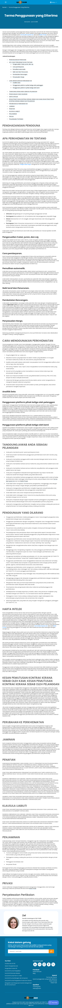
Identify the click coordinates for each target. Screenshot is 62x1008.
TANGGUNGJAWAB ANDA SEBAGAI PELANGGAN (23, 91)
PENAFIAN (12, 109)
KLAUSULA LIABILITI (14, 111)
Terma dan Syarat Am (27, 35)
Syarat (54, 975)
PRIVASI (11, 116)
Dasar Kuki (54, 983)
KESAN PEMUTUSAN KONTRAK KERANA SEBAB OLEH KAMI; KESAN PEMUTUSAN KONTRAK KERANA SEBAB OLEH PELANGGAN (31, 100)
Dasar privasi (53, 981)
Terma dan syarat (51, 977)
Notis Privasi (42, 35)
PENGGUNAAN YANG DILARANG (18, 94)
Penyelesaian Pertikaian (16, 119)
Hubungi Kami (37, 988)
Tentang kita (36, 986)
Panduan (36, 970)
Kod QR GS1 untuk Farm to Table (13, 975)
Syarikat (36, 985)
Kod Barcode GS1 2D (10, 963)
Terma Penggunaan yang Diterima (19, 7)
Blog (34, 973)
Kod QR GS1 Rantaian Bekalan (12, 973)
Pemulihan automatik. (19, 69)
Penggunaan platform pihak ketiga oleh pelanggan (28, 85)
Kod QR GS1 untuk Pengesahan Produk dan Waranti (18, 980)
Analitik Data (16, 83)
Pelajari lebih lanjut (25, 164)
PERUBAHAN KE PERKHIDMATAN (18, 104)
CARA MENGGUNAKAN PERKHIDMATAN (20, 81)
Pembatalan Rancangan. (20, 74)
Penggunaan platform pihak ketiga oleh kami (26, 88)
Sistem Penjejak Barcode (11, 966)
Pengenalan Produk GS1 (11, 968)
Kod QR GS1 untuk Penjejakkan (13, 971)
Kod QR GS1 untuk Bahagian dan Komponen (16, 978)
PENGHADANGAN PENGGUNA (17, 60)
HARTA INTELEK (13, 97)
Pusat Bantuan (37, 971)
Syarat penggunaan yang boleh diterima (45, 979)
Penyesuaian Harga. (18, 77)
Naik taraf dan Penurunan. (20, 72)
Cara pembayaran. (18, 67)
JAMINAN (11, 106)
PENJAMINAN (13, 114)
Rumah (4, 7)
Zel (24, 915)
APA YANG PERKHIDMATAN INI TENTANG (20, 62)
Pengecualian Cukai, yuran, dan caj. (23, 64)
